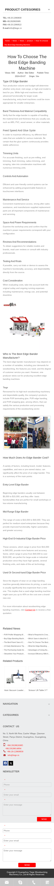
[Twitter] (10, 763)
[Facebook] (5, 763)
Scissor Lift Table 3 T (38, 690)
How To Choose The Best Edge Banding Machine (39, 642)
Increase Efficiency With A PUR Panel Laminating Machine (39, 654)
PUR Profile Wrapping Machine (15, 635)
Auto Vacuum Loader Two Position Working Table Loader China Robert (15, 690)
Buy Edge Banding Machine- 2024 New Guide (15, 639)
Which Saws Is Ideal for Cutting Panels (39, 639)
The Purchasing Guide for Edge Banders (15, 650)
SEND (44, 819)
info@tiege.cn (15, 28)
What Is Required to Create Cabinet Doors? (39, 635)
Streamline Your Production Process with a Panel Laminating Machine (15, 654)
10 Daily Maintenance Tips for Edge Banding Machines (15, 646)
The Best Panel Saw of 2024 (15, 642)
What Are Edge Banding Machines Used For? (39, 646)
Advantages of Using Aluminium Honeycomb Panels (39, 650)
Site (37, 76)
